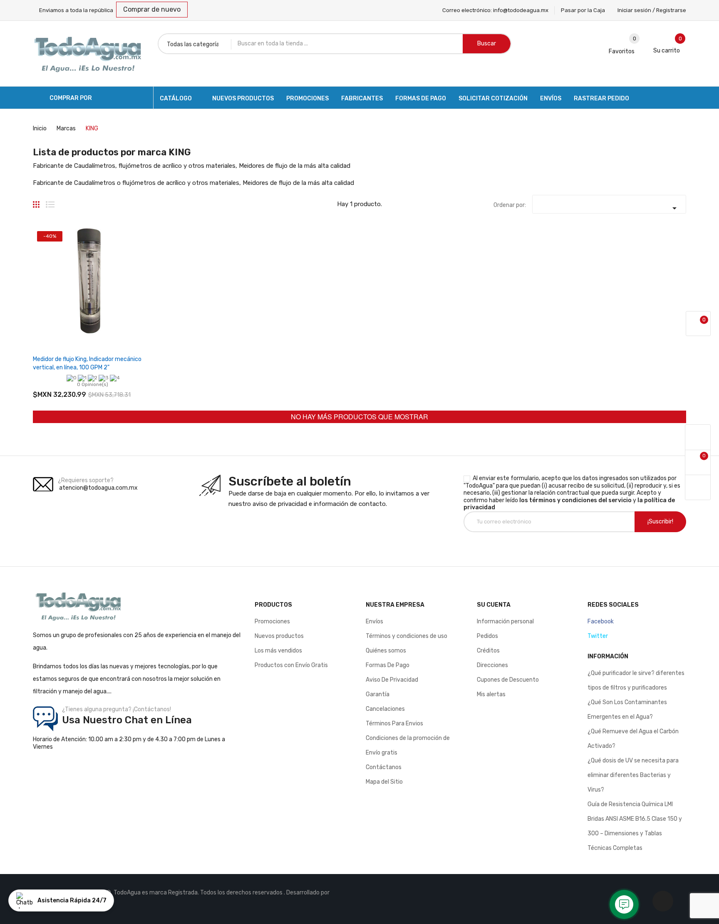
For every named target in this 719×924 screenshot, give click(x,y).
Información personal (505, 621)
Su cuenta (494, 604)
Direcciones (492, 665)
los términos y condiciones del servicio (575, 500)
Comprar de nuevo (152, 9)
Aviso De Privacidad (392, 679)
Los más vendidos (278, 650)
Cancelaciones (385, 708)
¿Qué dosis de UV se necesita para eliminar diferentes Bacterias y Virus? (633, 775)
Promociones (272, 621)
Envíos (374, 621)
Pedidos (487, 636)
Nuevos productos (279, 636)
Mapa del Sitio (384, 781)
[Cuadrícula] (36, 201)
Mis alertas (491, 694)
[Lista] (50, 201)
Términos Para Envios (394, 723)
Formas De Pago (387, 665)
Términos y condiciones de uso (406, 636)
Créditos (488, 650)
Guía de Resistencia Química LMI (630, 804)
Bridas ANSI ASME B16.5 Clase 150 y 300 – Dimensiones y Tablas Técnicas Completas (635, 833)
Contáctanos (384, 767)
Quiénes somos (386, 650)
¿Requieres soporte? (86, 480)
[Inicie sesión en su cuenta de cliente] (697, 437)
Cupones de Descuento (508, 679)
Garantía (377, 694)
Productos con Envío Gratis (291, 665)
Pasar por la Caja (583, 10)
